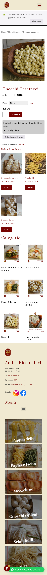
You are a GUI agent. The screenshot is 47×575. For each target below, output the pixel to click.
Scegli (6, 187)
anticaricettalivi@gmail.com (21, 384)
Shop (10, 32)
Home (4, 32)
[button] (23, 409)
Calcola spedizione (14, 137)
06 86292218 (13, 376)
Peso (5, 103)
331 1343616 (19, 380)
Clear (31, 103)
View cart (36, 21)
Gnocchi (17, 32)
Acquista (16, 114)
